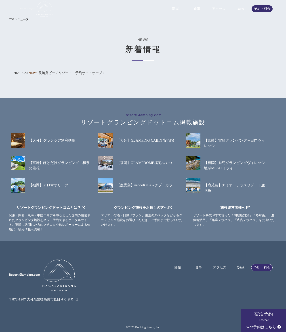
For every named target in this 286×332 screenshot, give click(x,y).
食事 (197, 9)
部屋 (175, 9)
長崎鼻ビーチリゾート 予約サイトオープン (71, 73)
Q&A (240, 9)
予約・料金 (262, 9)
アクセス (218, 9)
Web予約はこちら (261, 327)
